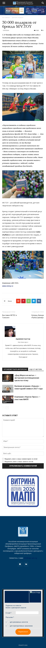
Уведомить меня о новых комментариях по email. (21, 459)
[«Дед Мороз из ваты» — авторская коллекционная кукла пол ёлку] (7, 378)
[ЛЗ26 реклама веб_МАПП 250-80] (35, 11)
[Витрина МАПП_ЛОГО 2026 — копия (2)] (23, 491)
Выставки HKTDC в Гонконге (9, 316)
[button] (43, 3)
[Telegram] (20, 564)
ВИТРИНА (6, 381)
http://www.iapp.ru (23, 342)
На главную (6, 17)
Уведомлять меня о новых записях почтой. (18, 461)
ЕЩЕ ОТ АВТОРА (35, 369)
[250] (14, 11)
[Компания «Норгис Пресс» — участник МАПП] (7, 399)
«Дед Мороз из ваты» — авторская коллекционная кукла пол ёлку (27, 378)
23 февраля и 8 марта (7, 401)
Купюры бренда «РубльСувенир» (37, 316)
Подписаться (23, 632)
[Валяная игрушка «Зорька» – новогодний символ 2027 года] (7, 389)
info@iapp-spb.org (30, 558)
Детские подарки (17, 17)
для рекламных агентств (19, 622)
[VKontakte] (26, 564)
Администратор (23, 339)
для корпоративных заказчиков (21, 626)
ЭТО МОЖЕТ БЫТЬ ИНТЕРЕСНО (15, 369)
